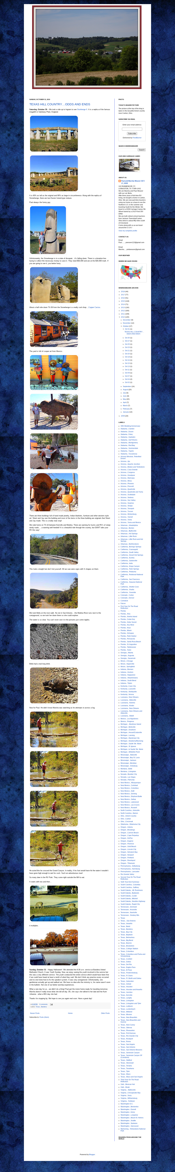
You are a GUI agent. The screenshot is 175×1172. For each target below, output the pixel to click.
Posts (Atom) (44, 1017)
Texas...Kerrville (126, 995)
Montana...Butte (126, 769)
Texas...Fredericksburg (129, 973)
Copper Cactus (94, 307)
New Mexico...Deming (129, 794)
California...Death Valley (129, 552)
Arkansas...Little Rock (129, 536)
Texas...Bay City (126, 932)
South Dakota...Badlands (130, 893)
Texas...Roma (126, 1041)
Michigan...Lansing (128, 735)
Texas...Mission (126, 1014)
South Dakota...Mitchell (129, 899)
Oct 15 (127, 363)
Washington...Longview (129, 1115)
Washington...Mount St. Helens (132, 1118)
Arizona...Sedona (127, 497)
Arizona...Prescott (127, 486)
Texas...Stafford (126, 1060)
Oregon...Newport (127, 855)
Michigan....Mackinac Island (131, 724)
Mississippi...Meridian (129, 763)
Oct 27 (127, 341)
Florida (123, 611)
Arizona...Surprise (127, 503)
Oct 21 (127, 351)
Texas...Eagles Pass (128, 967)
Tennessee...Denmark (129, 907)
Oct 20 (127, 354)
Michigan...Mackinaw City (130, 738)
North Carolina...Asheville (130, 810)
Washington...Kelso (128, 1112)
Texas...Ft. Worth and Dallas (131, 978)
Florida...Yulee (126, 650)
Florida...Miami (126, 630)
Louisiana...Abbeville (128, 700)
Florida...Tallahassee (128, 647)
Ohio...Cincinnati (127, 821)
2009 (123, 416)
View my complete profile (128, 231)
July (124, 393)
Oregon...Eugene (127, 841)
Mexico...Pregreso (127, 721)
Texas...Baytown (127, 935)
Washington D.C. (127, 1104)
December (127, 320)
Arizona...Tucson (127, 511)
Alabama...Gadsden (128, 437)
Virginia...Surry (126, 1095)
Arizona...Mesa (126, 481)
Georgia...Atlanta (127, 653)
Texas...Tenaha (126, 1066)
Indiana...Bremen (127, 669)
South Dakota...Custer (129, 896)
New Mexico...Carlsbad (129, 785)
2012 (123, 311)
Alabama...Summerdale (129, 448)
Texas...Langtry (126, 998)
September (127, 386)
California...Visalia (127, 590)
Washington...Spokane (129, 1123)
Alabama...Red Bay (128, 445)
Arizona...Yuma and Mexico (131, 522)
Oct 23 (127, 347)
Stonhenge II (82, 109)
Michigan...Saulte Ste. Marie (131, 744)
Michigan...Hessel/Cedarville (131, 732)
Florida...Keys (126, 628)
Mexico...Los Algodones (129, 719)
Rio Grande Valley (127, 874)
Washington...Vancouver (130, 1126)
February (126, 409)
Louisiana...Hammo (128, 703)
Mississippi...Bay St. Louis (130, 758)
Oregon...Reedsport (128, 860)
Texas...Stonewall (127, 1063)
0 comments (43, 1004)
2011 (123, 314)
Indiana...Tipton (126, 683)
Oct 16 (127, 360)
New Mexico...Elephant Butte (131, 796)
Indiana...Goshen (127, 672)
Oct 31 (127, 329)
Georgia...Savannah (128, 658)
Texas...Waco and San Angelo (132, 1077)
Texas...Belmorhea (127, 937)
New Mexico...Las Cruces (130, 805)
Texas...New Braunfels (129, 1017)
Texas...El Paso (126, 970)
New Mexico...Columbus (130, 788)
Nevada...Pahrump (128, 780)
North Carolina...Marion (129, 813)
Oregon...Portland (127, 858)
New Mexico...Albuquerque (131, 783)
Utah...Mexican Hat (128, 1084)
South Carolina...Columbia (130, 885)
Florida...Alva (125, 614)
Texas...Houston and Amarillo (131, 989)
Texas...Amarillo (126, 923)
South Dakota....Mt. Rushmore (132, 890)
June (125, 396)
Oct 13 (127, 366)
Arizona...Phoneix (127, 484)
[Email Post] (51, 1004)
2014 (123, 304)
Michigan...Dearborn (128, 730)
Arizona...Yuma (126, 520)
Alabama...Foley (127, 434)
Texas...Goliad (126, 984)
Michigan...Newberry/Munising (132, 741)
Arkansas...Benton (127, 528)
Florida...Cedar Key (128, 619)
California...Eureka (127, 558)
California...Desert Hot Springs (132, 555)
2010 (123, 317)
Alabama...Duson (127, 432)
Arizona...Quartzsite (128, 489)
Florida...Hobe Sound (128, 622)
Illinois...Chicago (127, 661)
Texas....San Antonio (128, 921)
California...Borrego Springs (131, 547)
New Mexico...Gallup (128, 799)
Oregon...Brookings (128, 830)
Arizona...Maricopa (128, 478)
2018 (123, 292)
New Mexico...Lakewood (130, 802)
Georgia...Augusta (127, 656)
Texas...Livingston (127, 1001)
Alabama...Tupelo (127, 451)
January (126, 412)
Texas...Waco (125, 1074)
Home (70, 1013)
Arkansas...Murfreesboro (130, 544)
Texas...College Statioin (129, 949)
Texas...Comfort (126, 959)
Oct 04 (127, 379)
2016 (123, 298)
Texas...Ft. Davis (127, 976)
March (125, 406)
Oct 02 (127, 382)
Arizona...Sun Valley (128, 500)
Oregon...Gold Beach (128, 846)
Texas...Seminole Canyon (130, 1053)
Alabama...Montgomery (129, 443)
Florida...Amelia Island (129, 617)
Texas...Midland (126, 1012)
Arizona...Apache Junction (130, 464)
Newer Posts (35, 1013)
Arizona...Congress (128, 472)
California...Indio (127, 563)
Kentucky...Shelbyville (129, 692)
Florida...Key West (127, 625)
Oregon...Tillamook (128, 863)
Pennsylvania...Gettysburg (130, 866)
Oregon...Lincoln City (128, 849)
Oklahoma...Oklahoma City (130, 824)
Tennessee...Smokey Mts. (130, 915)
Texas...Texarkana (127, 1068)
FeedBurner (137, 138)
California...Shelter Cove (130, 587)
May (124, 399)
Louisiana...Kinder (127, 706)
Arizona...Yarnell (127, 517)
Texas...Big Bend (127, 940)
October (126, 326)
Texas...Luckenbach (128, 1009)
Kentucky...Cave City (128, 686)
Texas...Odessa (126, 1028)
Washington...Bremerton (129, 1107)
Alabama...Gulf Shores (129, 440)
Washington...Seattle (128, 1121)
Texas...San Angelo (128, 1044)
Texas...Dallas (126, 962)
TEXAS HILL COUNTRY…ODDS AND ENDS (59, 104)
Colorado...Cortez (127, 595)
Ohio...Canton (126, 819)
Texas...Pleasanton (128, 1030)
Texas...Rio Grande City (129, 1036)
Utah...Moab (125, 1087)
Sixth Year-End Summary (130, 882)
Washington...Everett (128, 1109)
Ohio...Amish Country (128, 816)
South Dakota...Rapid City (130, 904)
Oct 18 (127, 357)
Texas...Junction (126, 992)
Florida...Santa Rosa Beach (131, 642)
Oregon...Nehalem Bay (129, 852)
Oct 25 (127, 344)
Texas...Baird (125, 926)
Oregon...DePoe (127, 838)
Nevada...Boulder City (129, 774)
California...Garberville (129, 561)
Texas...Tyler (125, 1071)
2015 (123, 301)
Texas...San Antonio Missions (131, 1050)
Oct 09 (127, 373)
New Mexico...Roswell (129, 808)
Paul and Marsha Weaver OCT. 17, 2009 (133, 182)
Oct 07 (127, 376)
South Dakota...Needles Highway (133, 901)
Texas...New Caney (128, 1025)
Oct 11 (127, 370)
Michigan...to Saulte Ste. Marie (132, 749)
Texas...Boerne (126, 943)
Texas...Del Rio (126, 964)
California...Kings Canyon (130, 566)
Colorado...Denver (127, 598)
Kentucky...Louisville (128, 689)
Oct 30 (127, 338)
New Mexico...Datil (127, 791)
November (127, 323)
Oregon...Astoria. (127, 827)
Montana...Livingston (128, 771)
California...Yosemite (128, 592)
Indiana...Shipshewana (129, 678)
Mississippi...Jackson (128, 760)
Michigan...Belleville (128, 727)
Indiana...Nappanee (128, 675)
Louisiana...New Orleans (130, 708)
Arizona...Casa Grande (129, 470)
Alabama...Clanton (127, 429)
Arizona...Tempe (127, 506)
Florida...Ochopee (127, 633)
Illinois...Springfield (128, 667)
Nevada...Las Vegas (128, 777)
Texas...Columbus (127, 951)
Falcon (123, 603)
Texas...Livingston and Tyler (131, 1003)
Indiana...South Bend (128, 680)
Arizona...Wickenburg (128, 514)
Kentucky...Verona (127, 694)
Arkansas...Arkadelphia (129, 525)
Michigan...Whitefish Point (130, 752)
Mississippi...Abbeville (129, 755)
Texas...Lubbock (127, 1006)
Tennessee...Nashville (129, 912)
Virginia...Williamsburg (129, 1098)
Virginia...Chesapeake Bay (130, 1093)
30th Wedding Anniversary (130, 426)
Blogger (92, 1154)
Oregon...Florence (127, 844)
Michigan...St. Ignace (128, 746)
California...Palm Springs (130, 569)
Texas (123, 918)
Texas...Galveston (127, 981)
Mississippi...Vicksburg (129, 766)
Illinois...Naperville (127, 664)
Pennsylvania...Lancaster (130, 872)
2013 (123, 307)
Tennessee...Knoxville (129, 910)
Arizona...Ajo (125, 461)
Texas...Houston (126, 987)
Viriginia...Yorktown (128, 1101)
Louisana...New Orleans (129, 697)
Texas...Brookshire (127, 946)
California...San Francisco (130, 579)
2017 (123, 295)
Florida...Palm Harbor (128, 636)
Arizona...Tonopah (127, 508)
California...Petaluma (128, 572)
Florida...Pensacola (128, 639)
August (126, 390)
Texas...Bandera (41, 1007)
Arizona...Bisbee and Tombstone (133, 467)
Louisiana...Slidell (127, 716)
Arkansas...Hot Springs (129, 534)
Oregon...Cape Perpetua (130, 835)
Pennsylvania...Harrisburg (130, 869)
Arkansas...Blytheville (128, 531)
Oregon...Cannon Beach (130, 833)
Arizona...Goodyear (128, 475)
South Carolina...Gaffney (130, 887)
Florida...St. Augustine (129, 644)
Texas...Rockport (127, 1039)
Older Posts (105, 1013)
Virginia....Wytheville (128, 1090)
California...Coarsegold (129, 549)
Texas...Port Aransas (128, 1033)
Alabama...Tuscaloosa (129, 454)
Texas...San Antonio (128, 1047)
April (125, 402)
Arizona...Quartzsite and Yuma (132, 492)
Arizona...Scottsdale (128, 495)
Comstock (124, 601)
